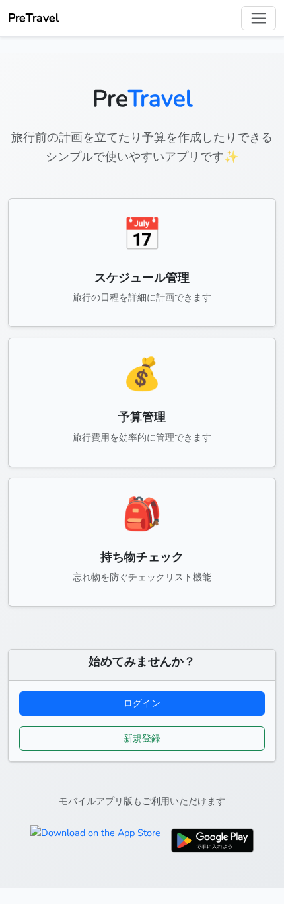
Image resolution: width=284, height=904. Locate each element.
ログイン (142, 703)
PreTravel (33, 18)
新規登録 (142, 738)
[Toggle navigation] (258, 18)
